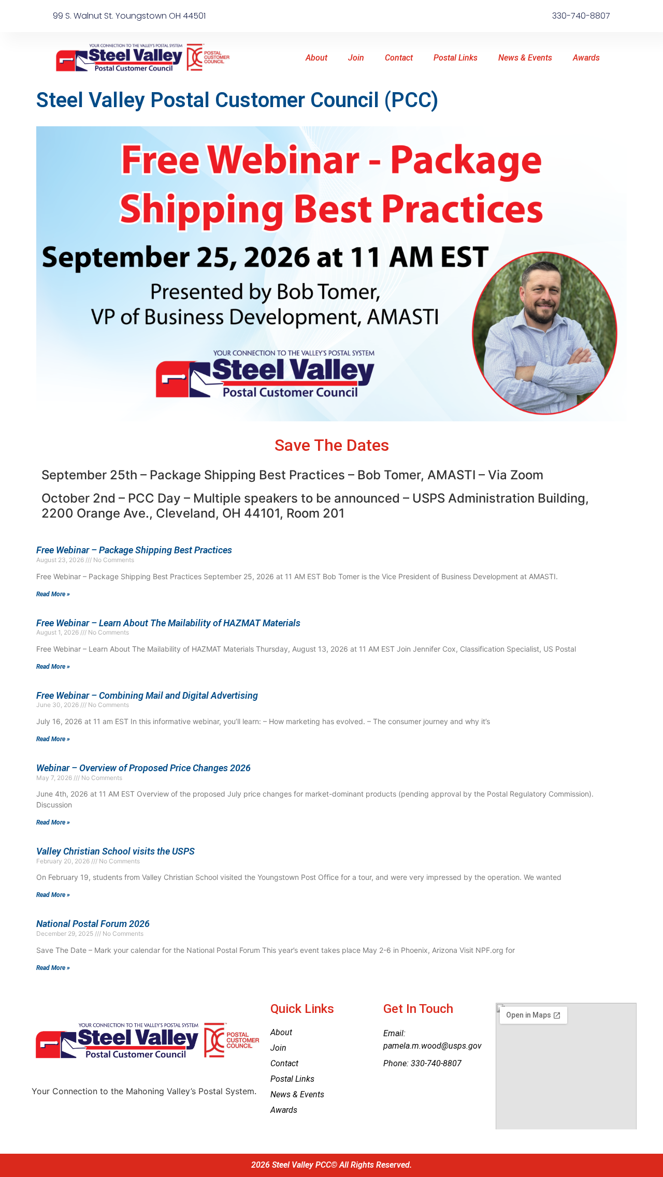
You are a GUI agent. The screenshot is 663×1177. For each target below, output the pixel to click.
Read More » (53, 594)
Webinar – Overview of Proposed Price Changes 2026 (143, 767)
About (316, 58)
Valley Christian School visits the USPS (115, 851)
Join (356, 58)
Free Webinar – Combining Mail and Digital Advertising (147, 695)
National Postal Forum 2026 (93, 923)
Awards (586, 58)
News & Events (525, 58)
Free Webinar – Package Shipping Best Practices (134, 550)
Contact (399, 58)
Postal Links (456, 58)
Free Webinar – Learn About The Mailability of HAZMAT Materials (168, 622)
